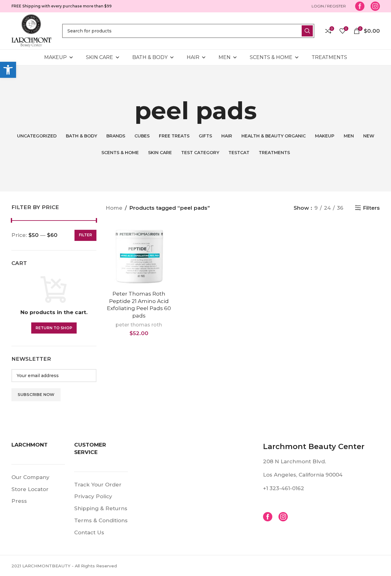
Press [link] (19, 501)
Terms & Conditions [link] (101, 520)
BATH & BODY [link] (150, 57)
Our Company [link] (30, 477)
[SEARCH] (307, 30)
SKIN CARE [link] (99, 57)
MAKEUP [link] (55, 57)
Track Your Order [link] (97, 484)
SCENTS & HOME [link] (271, 57)
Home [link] (114, 208)
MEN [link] (225, 57)
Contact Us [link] (89, 532)
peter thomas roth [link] (139, 325)
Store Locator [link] (30, 489)
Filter (85, 235)
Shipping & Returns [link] (100, 508)
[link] (8, 70)
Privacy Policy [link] (93, 496)
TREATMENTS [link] (329, 57)
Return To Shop (54, 328)
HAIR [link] (193, 57)
